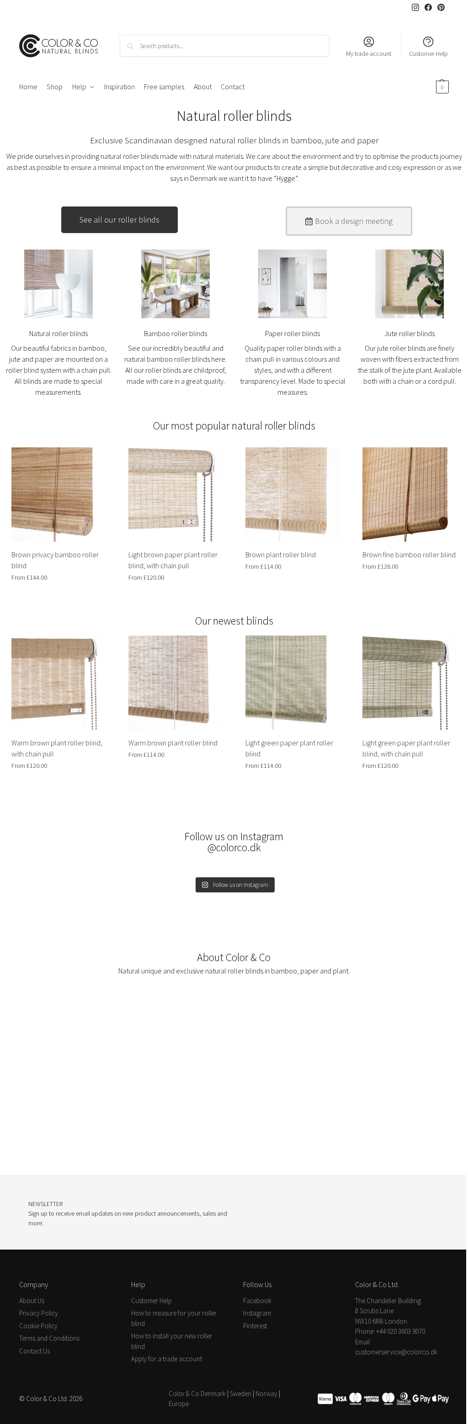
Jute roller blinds (409, 333)
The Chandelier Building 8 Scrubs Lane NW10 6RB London (388, 1311)
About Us (31, 1300)
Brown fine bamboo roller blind (409, 554)
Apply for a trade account (166, 1358)
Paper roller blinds (292, 333)
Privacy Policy (38, 1313)
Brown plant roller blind (280, 554)
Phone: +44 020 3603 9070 (390, 1331)
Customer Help (428, 53)
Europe (179, 1403)
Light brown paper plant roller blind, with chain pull (173, 560)
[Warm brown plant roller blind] (175, 683)
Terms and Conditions (49, 1338)
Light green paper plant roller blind (289, 748)
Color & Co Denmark (197, 1393)
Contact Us (34, 1351)
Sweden (240, 1393)
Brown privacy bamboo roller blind (55, 560)
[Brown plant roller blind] (292, 494)
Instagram (257, 1313)
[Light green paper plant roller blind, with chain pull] (409, 683)
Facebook (257, 1300)
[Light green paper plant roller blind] (292, 683)
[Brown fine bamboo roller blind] (409, 494)
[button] (441, 86)
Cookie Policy (38, 1325)
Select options (59, 597)
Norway (266, 1393)
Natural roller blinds (58, 333)
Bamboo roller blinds (175, 333)
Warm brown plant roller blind (173, 742)
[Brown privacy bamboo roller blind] (58, 494)
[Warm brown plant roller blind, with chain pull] (58, 683)
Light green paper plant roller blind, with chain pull (406, 748)
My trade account (368, 53)
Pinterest (255, 1325)
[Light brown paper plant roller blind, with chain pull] (175, 494)
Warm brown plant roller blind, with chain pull (56, 748)
